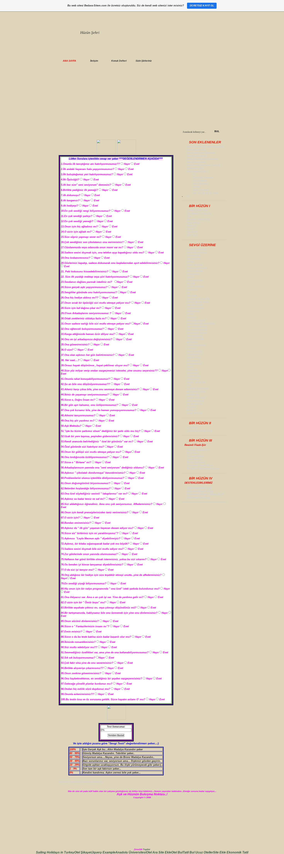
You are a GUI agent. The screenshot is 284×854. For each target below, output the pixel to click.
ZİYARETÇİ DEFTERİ (197, 210)
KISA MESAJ (193, 223)
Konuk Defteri (119, 60)
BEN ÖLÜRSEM (194, 271)
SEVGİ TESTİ (193, 361)
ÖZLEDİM (191, 407)
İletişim (94, 60)
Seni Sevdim (194, 459)
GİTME (190, 314)
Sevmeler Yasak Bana (200, 465)
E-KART (191, 229)
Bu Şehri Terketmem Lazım (203, 468)
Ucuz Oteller (204, 852)
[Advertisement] (142, 100)
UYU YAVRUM (200, 181)
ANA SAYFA (69, 60)
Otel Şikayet (83, 852)
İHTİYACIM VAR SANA (198, 302)
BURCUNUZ (193, 379)
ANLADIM (192, 296)
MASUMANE (193, 395)
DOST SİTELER (194, 413)
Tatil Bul (189, 852)
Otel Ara (152, 852)
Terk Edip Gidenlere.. (203, 178)
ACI (188, 293)
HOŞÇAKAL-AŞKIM (197, 333)
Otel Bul (177, 852)
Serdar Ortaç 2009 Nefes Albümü (203, 165)
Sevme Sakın (193, 274)
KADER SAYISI (194, 364)
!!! (194, 174)
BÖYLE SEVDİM (195, 351)
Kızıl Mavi (193, 453)
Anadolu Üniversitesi (130, 852)
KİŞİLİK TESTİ (194, 358)
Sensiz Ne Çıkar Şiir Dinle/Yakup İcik (205, 147)
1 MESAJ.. (192, 348)
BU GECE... (192, 317)
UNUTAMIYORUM (195, 321)
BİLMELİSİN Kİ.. (195, 404)
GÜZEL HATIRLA (195, 287)
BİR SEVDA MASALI (197, 327)
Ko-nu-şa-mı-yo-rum (197, 268)
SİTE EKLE (192, 235)
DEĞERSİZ (192, 290)
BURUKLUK (193, 311)
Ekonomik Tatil (237, 852)
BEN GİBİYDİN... (201, 184)
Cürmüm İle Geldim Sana (199, 431)
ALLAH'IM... (193, 428)
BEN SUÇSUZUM (195, 308)
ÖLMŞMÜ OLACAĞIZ (197, 388)
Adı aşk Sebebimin (198, 450)
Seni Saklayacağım (196, 162)
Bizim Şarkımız (196, 462)
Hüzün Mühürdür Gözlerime (201, 153)
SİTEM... (197, 187)
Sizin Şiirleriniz (144, 60)
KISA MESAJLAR (195, 401)
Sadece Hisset (195, 456)
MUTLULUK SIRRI (196, 392)
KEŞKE (190, 277)
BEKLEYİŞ (192, 370)
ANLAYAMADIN (194, 336)
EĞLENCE (192, 232)
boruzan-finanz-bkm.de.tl (205, 494)
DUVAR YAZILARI (195, 398)
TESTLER (191, 226)
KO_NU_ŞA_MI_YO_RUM (205, 193)
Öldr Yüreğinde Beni (197, 171)
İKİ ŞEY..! (191, 410)
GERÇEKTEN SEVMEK (198, 299)
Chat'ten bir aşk (195, 280)
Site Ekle (164, 852)
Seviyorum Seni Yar (197, 156)
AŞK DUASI (192, 373)
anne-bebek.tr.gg (199, 487)
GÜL (189, 385)
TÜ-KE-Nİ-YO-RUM (196, 345)
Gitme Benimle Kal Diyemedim (202, 159)
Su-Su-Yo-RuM (200, 190)
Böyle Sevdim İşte (196, 150)
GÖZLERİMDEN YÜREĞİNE (200, 324)
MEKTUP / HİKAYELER (198, 220)
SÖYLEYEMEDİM (195, 339)
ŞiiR (189, 217)
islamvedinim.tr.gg (200, 491)
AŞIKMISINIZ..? (194, 354)
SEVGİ (190, 367)
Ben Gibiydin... (194, 259)
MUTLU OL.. (193, 342)
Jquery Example (103, 852)
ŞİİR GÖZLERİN (195, 305)
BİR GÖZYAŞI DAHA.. (197, 330)
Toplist (146, 849)
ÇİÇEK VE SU (193, 376)
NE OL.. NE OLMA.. (196, 382)
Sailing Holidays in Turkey (55, 852)
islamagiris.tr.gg (198, 497)
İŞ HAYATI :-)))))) (195, 168)
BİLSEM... (191, 283)
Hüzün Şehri (89, 32)
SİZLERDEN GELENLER (199, 213)
